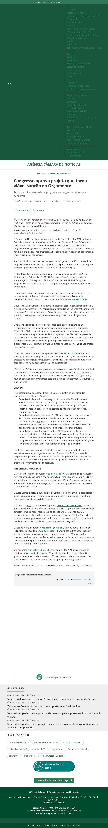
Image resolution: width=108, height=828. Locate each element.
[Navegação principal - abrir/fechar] (10, 82)
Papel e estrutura (75, 70)
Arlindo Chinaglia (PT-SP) (69, 505)
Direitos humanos (76, 22)
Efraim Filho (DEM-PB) (76, 299)
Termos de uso (50, 825)
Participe (71, 120)
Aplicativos (65, 825)
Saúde (70, 41)
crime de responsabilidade (47, 742)
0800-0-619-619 (55, 808)
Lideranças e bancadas (78, 85)
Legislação (72, 114)
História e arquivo (75, 73)
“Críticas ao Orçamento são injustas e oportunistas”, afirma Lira (43, 706)
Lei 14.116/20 (69, 353)
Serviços (71, 57)
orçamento (57, 749)
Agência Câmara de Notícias (80, 127)
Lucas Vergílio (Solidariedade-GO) (57, 399)
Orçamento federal (77, 749)
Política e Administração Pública (54, 173)
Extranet (76, 825)
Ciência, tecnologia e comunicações (84, 16)
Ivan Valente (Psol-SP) (39, 549)
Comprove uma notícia (78, 143)
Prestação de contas (77, 152)
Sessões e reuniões (76, 104)
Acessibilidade (39, 2)
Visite (69, 76)
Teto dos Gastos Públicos (50, 755)
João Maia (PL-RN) (49, 415)
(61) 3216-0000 (61, 810)
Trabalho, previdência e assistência (84, 47)
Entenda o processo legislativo (82, 117)
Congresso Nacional (19, 742)
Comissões (72, 101)
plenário (28, 755)
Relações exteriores (76, 38)
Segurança (72, 44)
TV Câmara (72, 133)
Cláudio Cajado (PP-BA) (57, 473)
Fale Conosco (55, 2)
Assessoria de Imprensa (78, 139)
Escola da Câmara (75, 66)
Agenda (70, 54)
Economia (71, 25)
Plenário (71, 98)
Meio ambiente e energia (79, 31)
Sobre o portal (34, 825)
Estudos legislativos (76, 108)
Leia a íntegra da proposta (58, 677)
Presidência (72, 60)
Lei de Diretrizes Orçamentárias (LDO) (27, 749)
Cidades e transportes (78, 12)
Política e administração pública (82, 35)
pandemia (14, 755)
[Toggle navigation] (35, 82)
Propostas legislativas (78, 95)
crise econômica (73, 742)
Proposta (39, 210)
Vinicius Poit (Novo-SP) (51, 527)
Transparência (74, 149)
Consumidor (73, 19)
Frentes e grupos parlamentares (83, 89)
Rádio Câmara (73, 130)
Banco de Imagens (76, 136)
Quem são (72, 82)
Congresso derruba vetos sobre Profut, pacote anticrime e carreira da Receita (51, 699)
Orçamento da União (77, 111)
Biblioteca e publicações (78, 63)
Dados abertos (74, 155)
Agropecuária (73, 9)
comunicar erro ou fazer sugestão (55, 780)
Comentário (22, 210)
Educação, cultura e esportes (81, 28)
